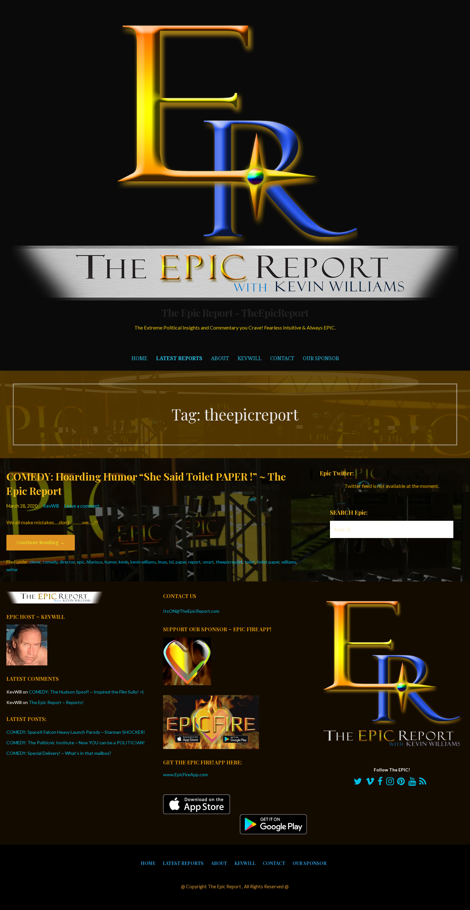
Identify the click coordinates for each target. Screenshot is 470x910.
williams (288, 562)
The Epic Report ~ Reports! (56, 702)
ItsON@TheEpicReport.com (191, 611)
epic (81, 562)
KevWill (250, 358)
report (194, 562)
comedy (50, 562)
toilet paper (268, 562)
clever (35, 562)
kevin (124, 562)
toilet (250, 562)
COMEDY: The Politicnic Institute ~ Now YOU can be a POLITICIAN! (75, 742)
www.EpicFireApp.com (185, 774)
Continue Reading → (41, 542)
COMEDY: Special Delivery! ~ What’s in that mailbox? (58, 753)
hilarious (95, 562)
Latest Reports (179, 358)
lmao (162, 562)
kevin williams (143, 562)
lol (171, 562)
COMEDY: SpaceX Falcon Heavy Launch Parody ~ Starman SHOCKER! (75, 732)
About (220, 358)
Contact (282, 358)
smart (208, 562)
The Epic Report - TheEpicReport (234, 312)
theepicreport (229, 562)
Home (139, 358)
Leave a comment (81, 506)
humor (111, 562)
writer (12, 569)
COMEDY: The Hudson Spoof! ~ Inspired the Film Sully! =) (86, 691)
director (67, 562)
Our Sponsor (321, 358)
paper (181, 562)
